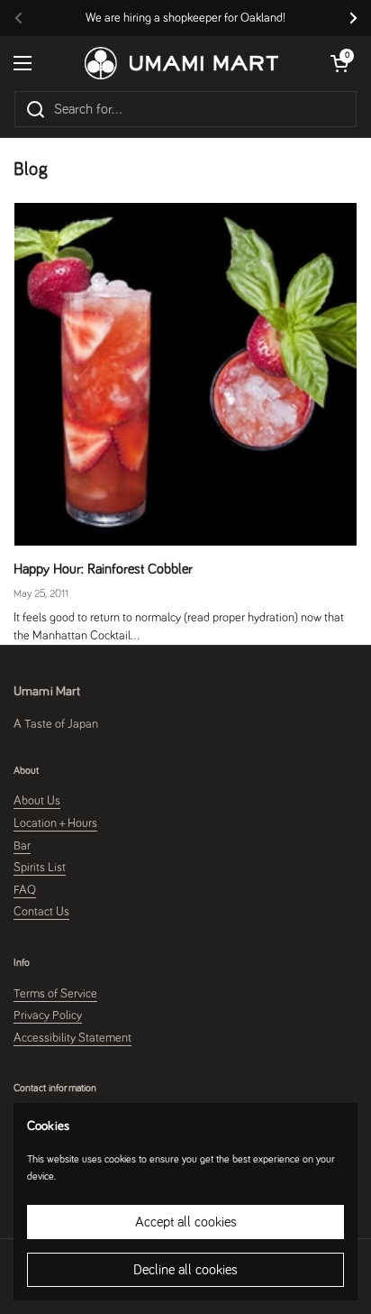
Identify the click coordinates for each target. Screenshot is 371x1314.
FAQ (25, 890)
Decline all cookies (185, 1270)
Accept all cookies (186, 1222)
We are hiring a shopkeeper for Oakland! (185, 18)
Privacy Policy (48, 1015)
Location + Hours (55, 823)
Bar (22, 846)
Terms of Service (55, 994)
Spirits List (40, 867)
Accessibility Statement (72, 1038)
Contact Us (41, 911)
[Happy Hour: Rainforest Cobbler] (185, 374)
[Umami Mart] (181, 63)
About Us (37, 801)
